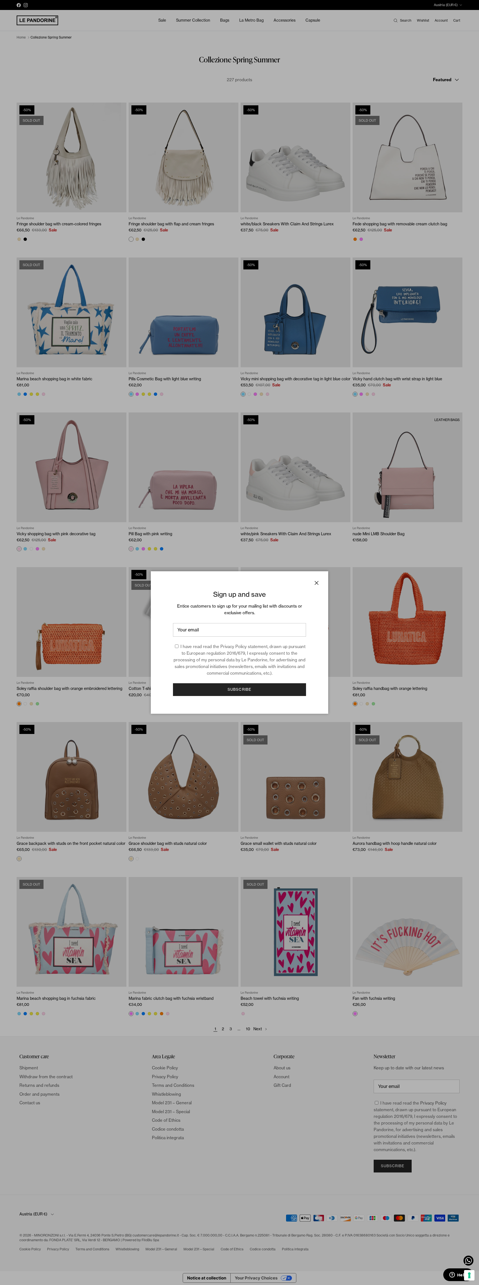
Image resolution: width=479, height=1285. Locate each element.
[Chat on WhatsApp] (468, 1261)
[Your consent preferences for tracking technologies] (469, 1275)
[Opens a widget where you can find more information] (458, 1275)
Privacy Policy (233, 646)
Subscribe (239, 689)
